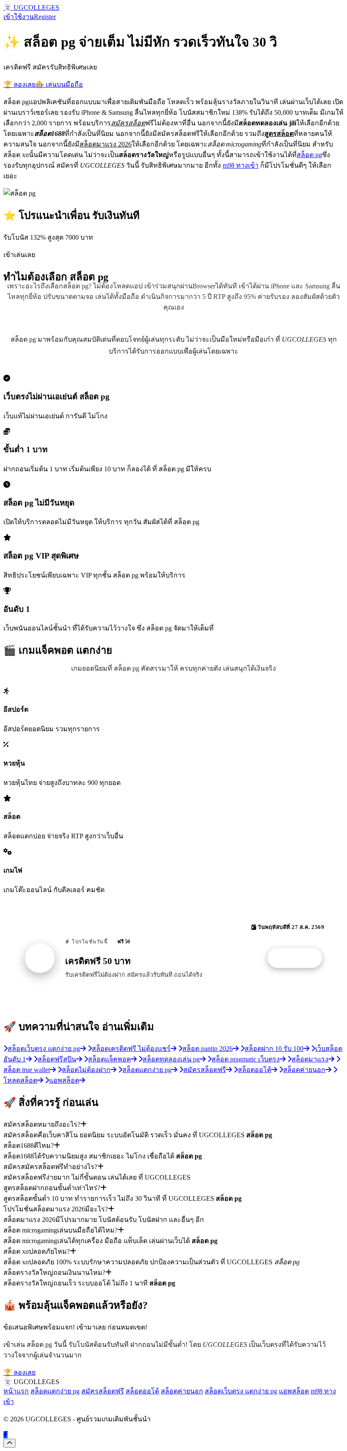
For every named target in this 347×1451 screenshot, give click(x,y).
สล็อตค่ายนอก (182, 1391)
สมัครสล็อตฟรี (102, 1391)
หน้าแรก (16, 1391)
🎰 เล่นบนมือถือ (59, 84)
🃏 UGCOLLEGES (31, 7)
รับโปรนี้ (299, 958)
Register (45, 16)
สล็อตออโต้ (142, 1391)
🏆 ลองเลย (19, 84)
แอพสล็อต (294, 1391)
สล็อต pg (309, 154)
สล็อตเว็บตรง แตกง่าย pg (241, 1391)
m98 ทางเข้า (241, 165)
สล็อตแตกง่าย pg (55, 1391)
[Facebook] (5, 1434)
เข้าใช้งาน (18, 16)
